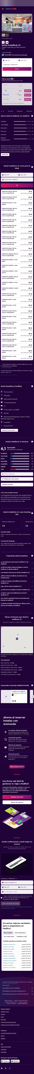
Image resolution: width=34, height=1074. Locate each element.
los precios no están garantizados (9, 983)
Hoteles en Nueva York (9, 944)
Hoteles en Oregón (23, 1002)
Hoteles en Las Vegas (8, 949)
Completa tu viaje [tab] (22, 936)
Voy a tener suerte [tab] (9, 936)
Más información (6, 367)
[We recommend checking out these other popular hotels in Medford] (32, 685)
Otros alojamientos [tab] (20, 932)
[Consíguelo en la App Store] (15, 1061)
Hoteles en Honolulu (8, 946)
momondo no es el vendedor (11, 988)
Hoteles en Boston (8, 965)
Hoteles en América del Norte (20, 1000)
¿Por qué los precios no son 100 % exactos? (15, 994)
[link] (17, 766)
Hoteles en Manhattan (9, 956)
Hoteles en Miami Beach (9, 958)
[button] (3, 9)
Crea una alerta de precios (15, 757)
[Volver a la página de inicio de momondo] (11, 9)
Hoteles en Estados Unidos (11, 1002)
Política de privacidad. (9, 908)
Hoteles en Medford (11, 1003)
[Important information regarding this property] (32, 513)
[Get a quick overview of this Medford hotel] (32, 116)
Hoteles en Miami (7, 951)
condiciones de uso (26, 906)
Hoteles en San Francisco (9, 960)
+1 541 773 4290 (6, 52)
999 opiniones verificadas (19, 55)
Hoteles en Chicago (8, 963)
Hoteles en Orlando (8, 953)
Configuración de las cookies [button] (8, 375)
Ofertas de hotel (8, 1000)
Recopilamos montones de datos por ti (14, 991)
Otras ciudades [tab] (8, 932)
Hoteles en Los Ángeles (9, 967)
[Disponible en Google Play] (5, 1061)
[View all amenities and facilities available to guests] (32, 386)
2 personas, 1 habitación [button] (10, 64)
